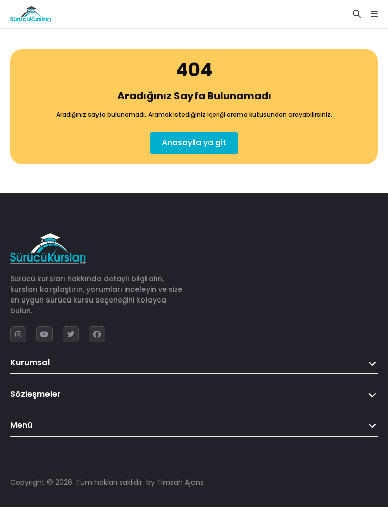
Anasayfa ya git (194, 142)
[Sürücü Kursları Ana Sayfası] (30, 14)
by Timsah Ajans (175, 482)
